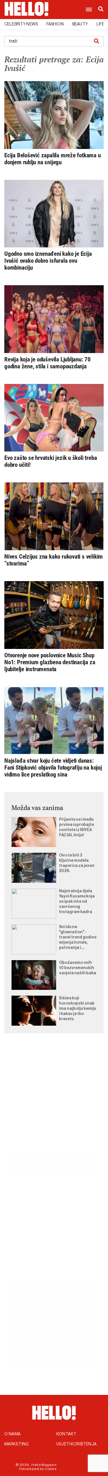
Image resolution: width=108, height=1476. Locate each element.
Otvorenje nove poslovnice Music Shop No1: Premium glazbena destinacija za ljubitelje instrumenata (49, 662)
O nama (12, 1434)
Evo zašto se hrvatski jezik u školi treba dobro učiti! (50, 461)
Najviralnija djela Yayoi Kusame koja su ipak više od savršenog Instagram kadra (77, 901)
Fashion (55, 24)
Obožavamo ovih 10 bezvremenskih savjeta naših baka (77, 968)
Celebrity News (21, 24)
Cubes (50, 1469)
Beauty (80, 24)
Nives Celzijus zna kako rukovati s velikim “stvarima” (53, 560)
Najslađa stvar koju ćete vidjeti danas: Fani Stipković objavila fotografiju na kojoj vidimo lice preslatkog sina (53, 767)
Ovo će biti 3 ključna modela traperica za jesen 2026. (76, 863)
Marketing (16, 1444)
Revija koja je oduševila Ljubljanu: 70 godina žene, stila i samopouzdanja (47, 363)
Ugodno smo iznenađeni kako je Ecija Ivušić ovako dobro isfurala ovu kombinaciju (48, 260)
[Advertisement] (54, 1101)
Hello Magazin (43, 1464)
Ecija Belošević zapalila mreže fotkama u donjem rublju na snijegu (52, 159)
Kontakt (66, 1434)
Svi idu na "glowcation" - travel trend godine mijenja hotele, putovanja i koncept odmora (77, 937)
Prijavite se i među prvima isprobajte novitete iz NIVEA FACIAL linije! (76, 827)
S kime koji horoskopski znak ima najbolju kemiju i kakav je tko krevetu (77, 1008)
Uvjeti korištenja (76, 1444)
